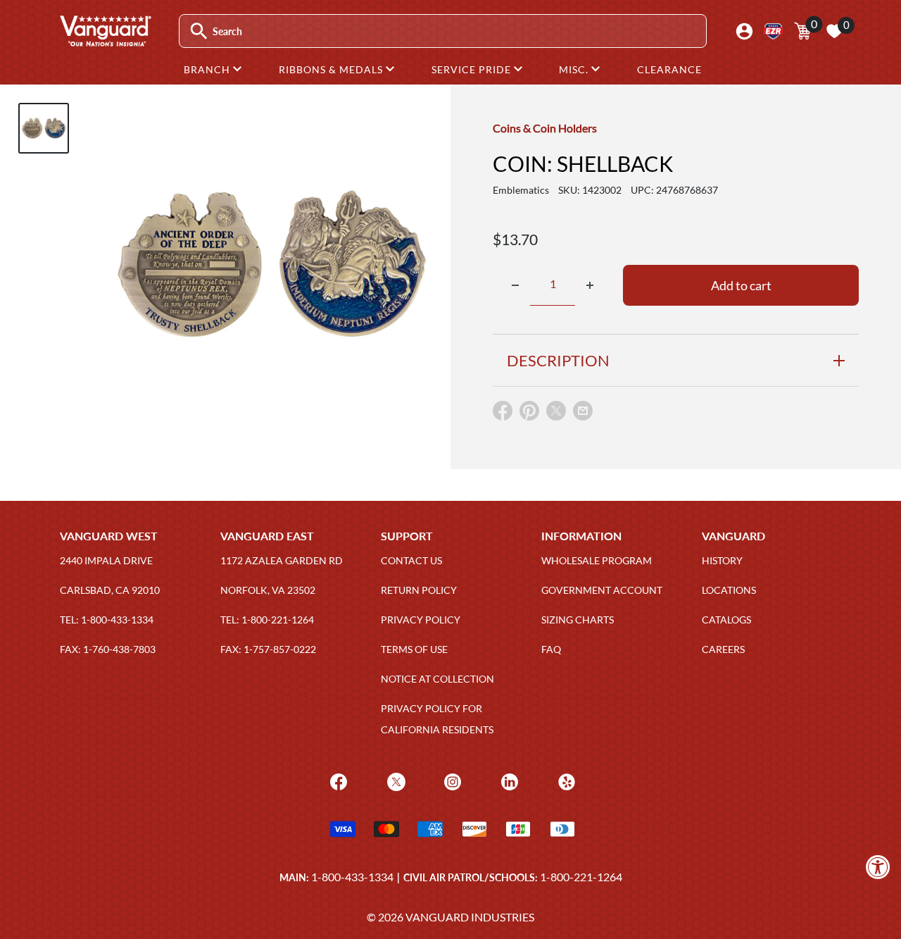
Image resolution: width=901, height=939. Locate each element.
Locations (729, 590)
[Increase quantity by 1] (590, 285)
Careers (723, 649)
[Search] (199, 31)
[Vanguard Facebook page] (337, 780)
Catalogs (726, 620)
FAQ (551, 649)
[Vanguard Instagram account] (451, 780)
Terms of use (414, 649)
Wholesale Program (596, 560)
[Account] (744, 31)
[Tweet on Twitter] (556, 414)
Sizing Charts (577, 620)
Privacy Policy (420, 620)
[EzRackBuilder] (773, 31)
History (722, 560)
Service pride (472, 69)
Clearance (669, 69)
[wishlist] (834, 31)
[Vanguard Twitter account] (394, 780)
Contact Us (411, 560)
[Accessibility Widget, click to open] (878, 867)
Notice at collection (437, 679)
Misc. (575, 69)
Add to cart (741, 285)
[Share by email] (583, 411)
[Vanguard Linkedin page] (508, 780)
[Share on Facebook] (502, 414)
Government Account (601, 590)
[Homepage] (105, 41)
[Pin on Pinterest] (529, 414)
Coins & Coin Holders (545, 128)
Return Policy (419, 590)
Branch (208, 69)
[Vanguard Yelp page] (565, 780)
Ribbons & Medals (332, 69)
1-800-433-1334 (352, 876)
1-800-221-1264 (581, 876)
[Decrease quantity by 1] (515, 285)
